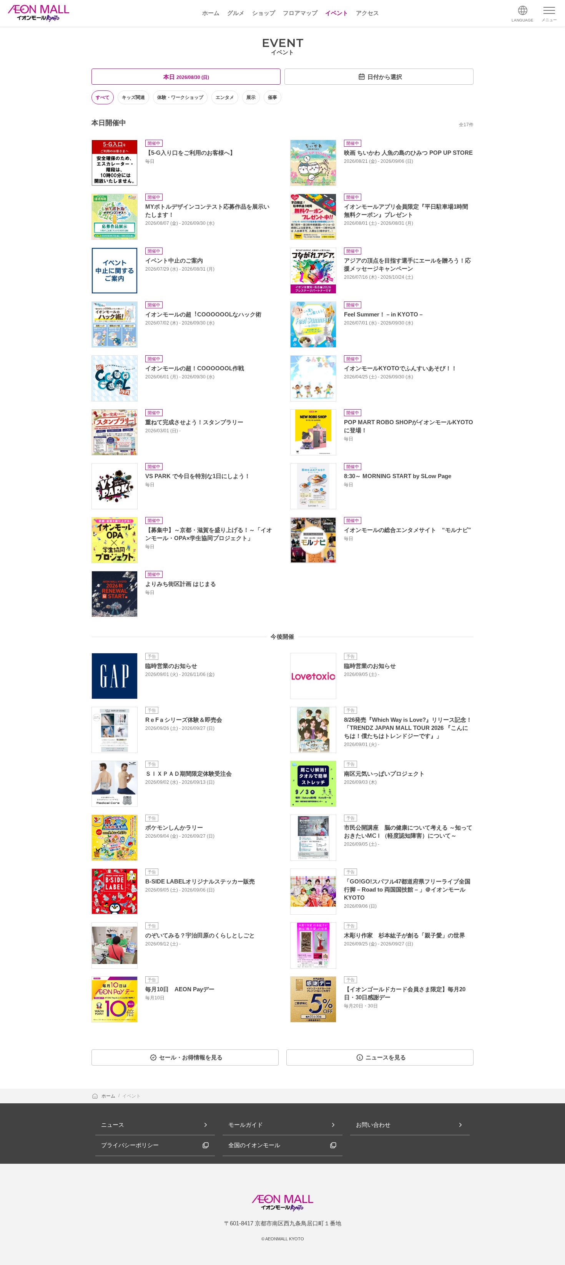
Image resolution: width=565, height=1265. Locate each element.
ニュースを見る (386, 1057)
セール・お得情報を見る (191, 1057)
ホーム (108, 1096)
